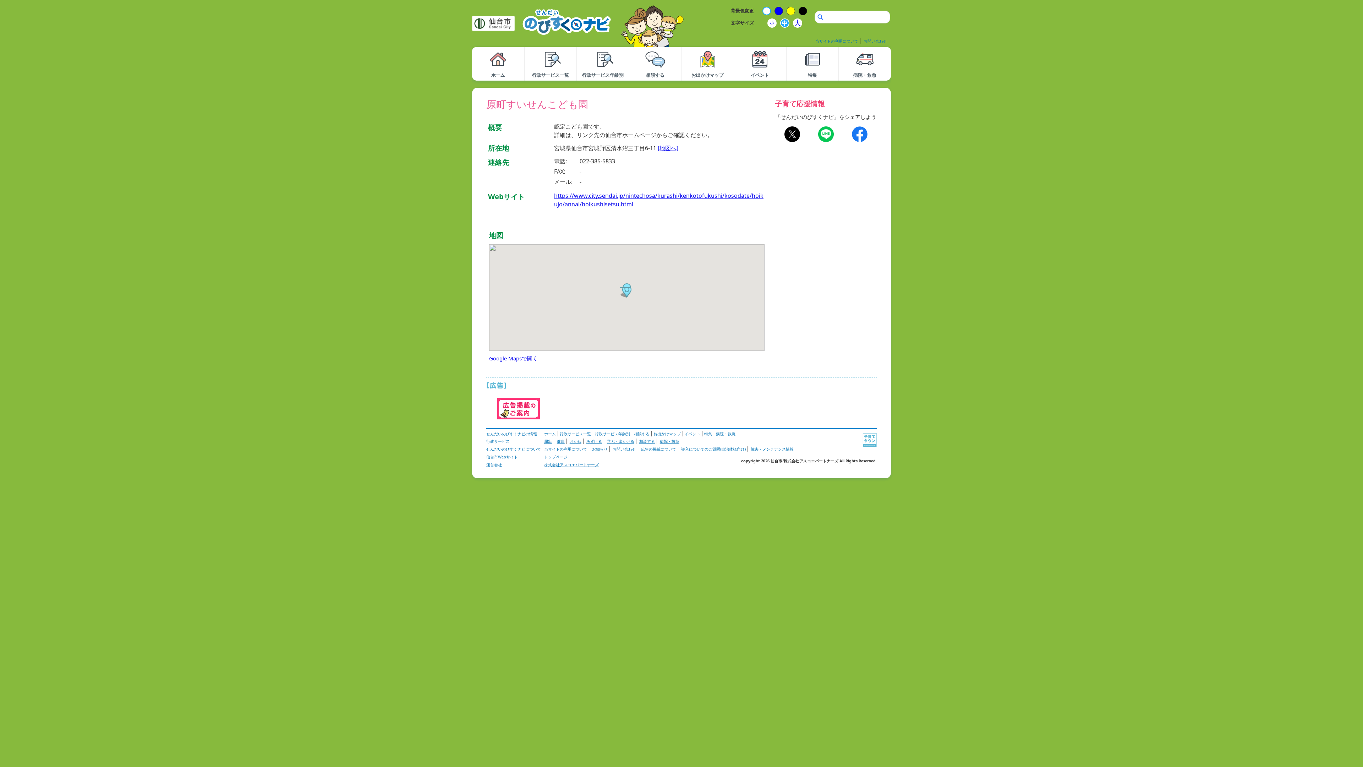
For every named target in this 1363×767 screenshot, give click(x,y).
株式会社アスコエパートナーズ (571, 464)
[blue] (778, 11)
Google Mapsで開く (513, 358)
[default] (766, 11)
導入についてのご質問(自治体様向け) (713, 449)
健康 (561, 441)
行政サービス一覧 (575, 433)
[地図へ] (668, 148)
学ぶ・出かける (620, 441)
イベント (692, 433)
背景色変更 (742, 10)
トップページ (556, 456)
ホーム (550, 433)
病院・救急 (725, 433)
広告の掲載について (658, 449)
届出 (548, 441)
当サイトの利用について (836, 41)
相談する (642, 433)
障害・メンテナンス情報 (772, 449)
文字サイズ (742, 23)
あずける (594, 441)
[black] (803, 11)
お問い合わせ (875, 41)
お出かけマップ (667, 433)
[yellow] (791, 11)
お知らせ (600, 449)
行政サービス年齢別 (612, 433)
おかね (575, 441)
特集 (708, 433)
